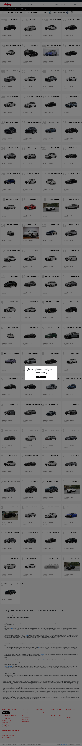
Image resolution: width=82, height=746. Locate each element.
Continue (41, 376)
